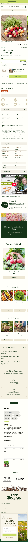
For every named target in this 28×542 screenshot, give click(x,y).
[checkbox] (7, 418)
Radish (12, 13)
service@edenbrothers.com (14, 392)
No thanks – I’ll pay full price (9, 537)
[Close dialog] (26, 515)
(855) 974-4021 (14, 382)
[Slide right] (25, 29)
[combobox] (14, 10)
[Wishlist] (22, 6)
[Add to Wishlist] (26, 49)
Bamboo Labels (7, 333)
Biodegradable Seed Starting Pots (20, 334)
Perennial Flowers (12, 1)
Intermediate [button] (6, 438)
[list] (14, 382)
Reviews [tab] (7, 408)
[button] (2, 6)
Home (2, 13)
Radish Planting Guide (11, 196)
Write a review (14, 402)
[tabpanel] (14, 439)
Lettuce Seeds (19, 303)
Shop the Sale (13, 234)
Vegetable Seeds (7, 13)
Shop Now (7, 310)
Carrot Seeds (7, 303)
